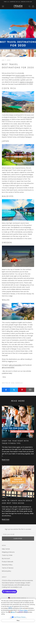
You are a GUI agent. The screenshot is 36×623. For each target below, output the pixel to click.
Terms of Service (7, 568)
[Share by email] (30, 390)
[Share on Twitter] (14, 390)
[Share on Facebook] (6, 390)
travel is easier (20, 75)
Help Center (6, 549)
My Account (6, 558)
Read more (5, 460)
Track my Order (7, 555)
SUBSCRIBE (18, 538)
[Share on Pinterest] (22, 390)
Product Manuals (7, 562)
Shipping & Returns (8, 552)
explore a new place (26, 82)
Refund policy (6, 571)
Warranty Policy (7, 565)
